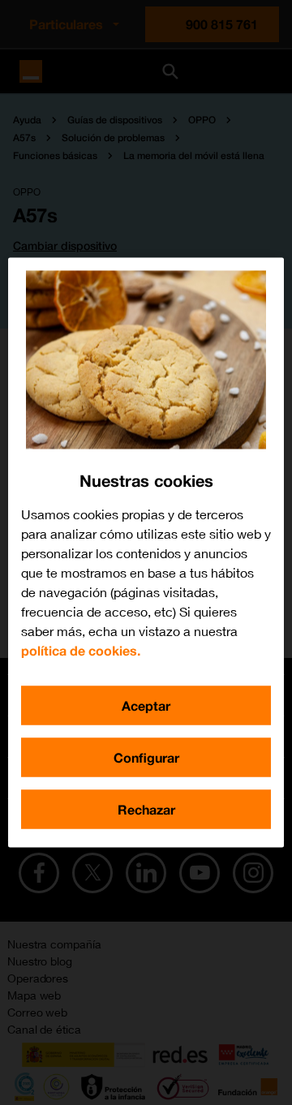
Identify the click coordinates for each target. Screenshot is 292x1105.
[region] (146, 553)
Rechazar (146, 809)
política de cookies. (80, 650)
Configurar (146, 757)
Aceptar (146, 705)
